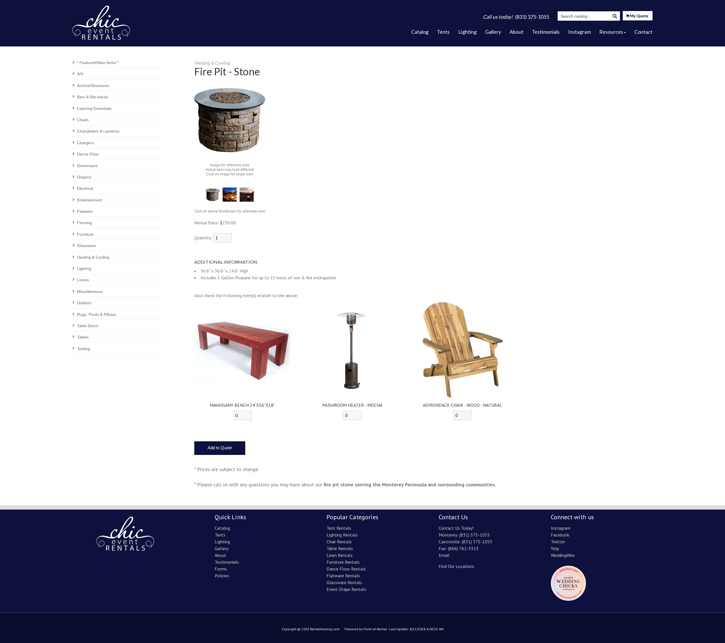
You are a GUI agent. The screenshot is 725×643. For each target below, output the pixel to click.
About (516, 32)
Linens (83, 280)
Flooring (84, 222)
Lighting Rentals (342, 535)
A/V (80, 74)
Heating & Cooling (93, 257)
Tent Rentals (339, 528)
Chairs (83, 120)
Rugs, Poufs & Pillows (96, 314)
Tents (443, 32)
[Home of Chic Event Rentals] (125, 549)
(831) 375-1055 (474, 535)
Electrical (85, 188)
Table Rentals (340, 548)
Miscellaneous (90, 291)
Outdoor (84, 303)
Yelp (555, 548)
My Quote (638, 15)
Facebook (560, 535)
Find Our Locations (456, 566)
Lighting (467, 32)
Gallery (493, 32)
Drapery (84, 177)
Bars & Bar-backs (92, 97)
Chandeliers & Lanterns (98, 131)
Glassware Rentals (344, 582)
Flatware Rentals (343, 575)
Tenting (83, 348)
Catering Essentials (94, 108)
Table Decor (88, 325)
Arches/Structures (93, 85)
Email (444, 555)
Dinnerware (87, 165)
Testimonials (546, 32)
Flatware (85, 211)
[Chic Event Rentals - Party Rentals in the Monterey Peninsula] (101, 21)
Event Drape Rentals (346, 589)
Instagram (579, 32)
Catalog (419, 32)
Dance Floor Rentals (346, 569)
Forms (221, 569)
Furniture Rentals (343, 562)
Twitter (558, 541)
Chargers (85, 142)
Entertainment (89, 200)
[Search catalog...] (615, 16)
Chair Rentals (339, 541)
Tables (83, 337)
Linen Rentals (340, 555)
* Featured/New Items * (98, 62)
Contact (643, 32)
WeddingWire (563, 555)
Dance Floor (88, 154)
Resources (611, 32)
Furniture (85, 234)
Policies (222, 575)
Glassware (86, 245)
